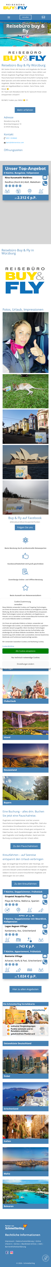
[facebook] (23, 37)
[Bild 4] (26, 462)
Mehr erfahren (25, 110)
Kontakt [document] (8, 134)
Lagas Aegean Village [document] (16, 926)
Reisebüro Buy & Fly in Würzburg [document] (18, 252)
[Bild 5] (26, 497)
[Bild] (25, 303)
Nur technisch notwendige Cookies (25, 657)
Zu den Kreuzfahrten (25, 883)
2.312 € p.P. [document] (26, 197)
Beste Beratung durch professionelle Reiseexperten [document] (25, 548)
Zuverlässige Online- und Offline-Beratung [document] (25, 579)
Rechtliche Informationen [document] (22, 1234)
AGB (40, 1244)
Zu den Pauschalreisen (25, 846)
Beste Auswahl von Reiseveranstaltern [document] (25, 595)
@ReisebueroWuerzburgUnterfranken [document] (25, 522)
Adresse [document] (8, 117)
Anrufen (25, 17)
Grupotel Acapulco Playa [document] (18, 896)
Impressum (9, 1241)
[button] (40, 19)
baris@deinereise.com (15, 142)
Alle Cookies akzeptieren (25, 651)
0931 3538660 (11, 138)
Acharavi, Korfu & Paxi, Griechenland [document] (23, 961)
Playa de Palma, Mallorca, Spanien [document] (22, 901)
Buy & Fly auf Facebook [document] (25, 518)
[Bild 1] (26, 342)
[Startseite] (25, 62)
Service (17, 1244)
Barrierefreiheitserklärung (15, 1247)
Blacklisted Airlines (29, 1244)
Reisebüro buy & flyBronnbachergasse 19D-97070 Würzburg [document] (12, 124)
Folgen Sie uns (25, 527)
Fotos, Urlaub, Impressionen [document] (23, 310)
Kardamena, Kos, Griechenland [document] (20, 931)
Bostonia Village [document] (13, 956)
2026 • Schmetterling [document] (26, 1263)
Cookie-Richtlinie (8, 646)
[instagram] (28, 37)
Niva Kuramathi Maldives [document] (18, 177)
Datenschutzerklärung (25, 1241)
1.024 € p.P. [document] (26, 976)
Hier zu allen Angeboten (25, 989)
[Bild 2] (26, 391)
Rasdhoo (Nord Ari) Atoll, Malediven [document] (22, 182)
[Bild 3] (26, 427)
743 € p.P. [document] (27, 946)
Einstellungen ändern (25, 664)
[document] (25, 29)
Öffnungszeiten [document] (13, 150)
